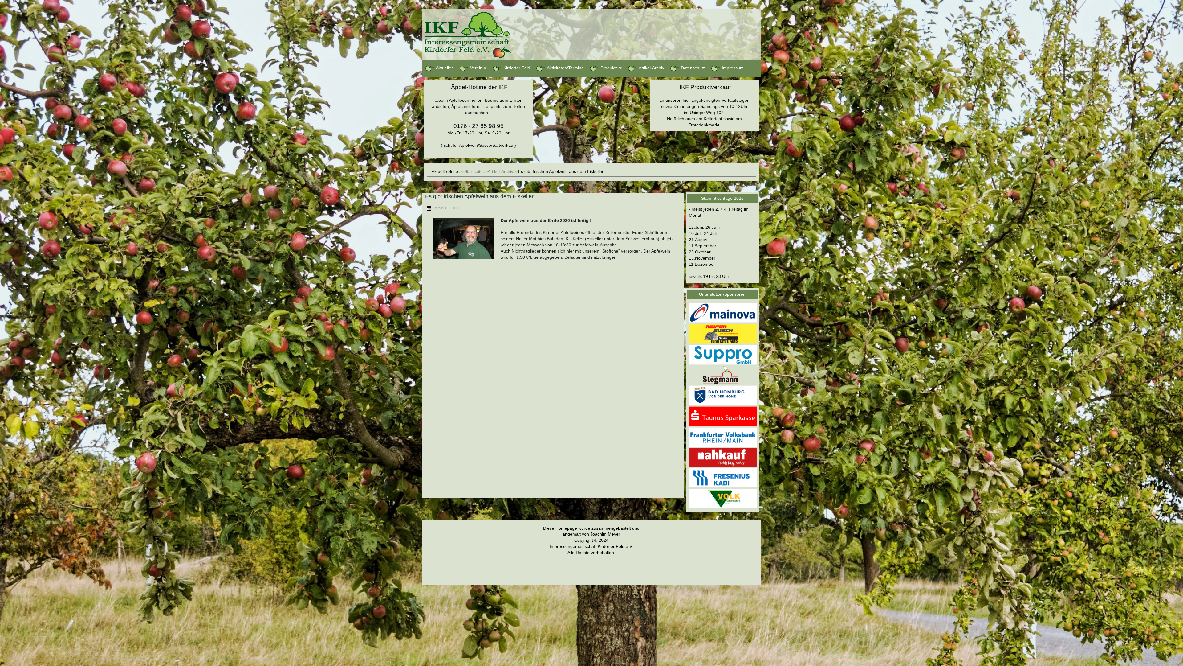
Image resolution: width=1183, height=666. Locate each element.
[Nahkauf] (723, 457)
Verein (476, 67)
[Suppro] (723, 354)
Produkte (609, 67)
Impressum (733, 67)
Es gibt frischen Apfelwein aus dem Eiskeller (479, 196)
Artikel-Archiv (651, 67)
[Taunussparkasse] (723, 416)
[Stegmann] (723, 374)
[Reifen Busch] (723, 333)
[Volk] (723, 498)
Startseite (473, 171)
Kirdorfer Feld (516, 67)
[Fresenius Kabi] (723, 477)
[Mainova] (723, 312)
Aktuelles (444, 67)
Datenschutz (693, 67)
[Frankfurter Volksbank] (723, 437)
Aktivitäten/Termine (565, 67)
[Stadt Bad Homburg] (723, 395)
